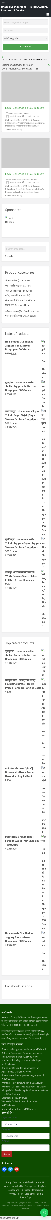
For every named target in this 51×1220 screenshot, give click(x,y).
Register (42, 1186)
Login (40, 1193)
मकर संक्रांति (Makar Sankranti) (20, 315)
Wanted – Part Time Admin (15, 1082)
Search (26, 46)
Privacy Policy (15, 1193)
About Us (40, 1182)
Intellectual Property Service (18, 113)
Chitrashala (7, 1097)
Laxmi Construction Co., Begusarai (25, 107)
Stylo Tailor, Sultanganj (13, 1109)
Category (6, 1129)
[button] (44, 1212)
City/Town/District (10, 1117)
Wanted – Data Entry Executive (17, 1086)
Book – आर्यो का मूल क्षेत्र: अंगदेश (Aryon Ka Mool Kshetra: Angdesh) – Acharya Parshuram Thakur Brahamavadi (23, 1053)
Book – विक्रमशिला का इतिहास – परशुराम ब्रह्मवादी (22, 1075)
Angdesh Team (15, 116)
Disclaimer (30, 1193)
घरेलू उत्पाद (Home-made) (17, 295)
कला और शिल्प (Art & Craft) (18, 285)
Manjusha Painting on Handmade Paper (21, 1060)
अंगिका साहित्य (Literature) (17, 280)
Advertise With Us (13, 1186)
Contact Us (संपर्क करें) (23, 1182)
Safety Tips (25, 1197)
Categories (30, 1186)
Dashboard (13, 1189)
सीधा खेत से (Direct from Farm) (20, 300)
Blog (8, 1182)
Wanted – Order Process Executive (19, 1101)
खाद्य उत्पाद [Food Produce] (18, 290)
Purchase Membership (32, 1189)
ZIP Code (5, 1141)
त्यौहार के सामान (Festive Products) (22, 311)
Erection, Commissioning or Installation (22, 179)
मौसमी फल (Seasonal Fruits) (18, 304)
